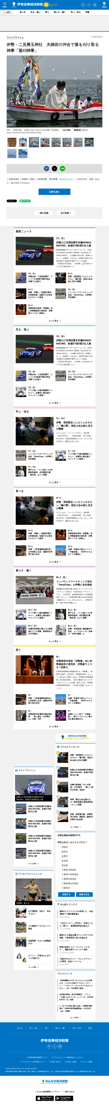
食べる (23, 12)
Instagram (95, 5)
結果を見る (84, 894)
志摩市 (65, 856)
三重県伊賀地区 (69, 879)
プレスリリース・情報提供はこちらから (68, 1057)
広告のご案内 (71, 1062)
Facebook (83, 5)
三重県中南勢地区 (70, 874)
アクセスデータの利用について (34, 1062)
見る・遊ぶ (35, 12)
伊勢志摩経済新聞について (37, 1057)
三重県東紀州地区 (70, 883)
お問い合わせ (56, 1062)
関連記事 (77, 130)
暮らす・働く (60, 12)
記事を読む (54, 191)
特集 (87, 12)
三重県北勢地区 (69, 870)
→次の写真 (67, 130)
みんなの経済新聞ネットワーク (54, 1082)
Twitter (89, 5)
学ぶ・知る (76, 12)
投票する (66, 894)
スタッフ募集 (87, 1062)
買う (47, 12)
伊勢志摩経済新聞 (27, 4)
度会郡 (65, 865)
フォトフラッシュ (15, 37)
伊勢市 (65, 847)
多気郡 (65, 861)
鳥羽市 (65, 851)
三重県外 (66, 888)
